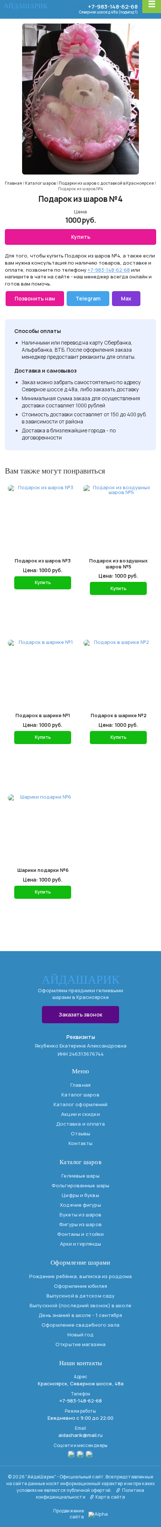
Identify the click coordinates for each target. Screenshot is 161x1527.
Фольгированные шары (80, 1185)
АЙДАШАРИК (26, 6)
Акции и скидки (80, 1114)
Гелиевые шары (80, 1175)
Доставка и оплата (80, 1123)
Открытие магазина (80, 1344)
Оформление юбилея (80, 1286)
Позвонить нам (35, 298)
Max (126, 298)
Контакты (81, 1143)
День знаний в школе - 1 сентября (80, 1315)
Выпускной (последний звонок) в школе (80, 1305)
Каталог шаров (80, 1094)
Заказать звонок (80, 1014)
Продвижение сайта (68, 1514)
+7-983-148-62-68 (113, 6)
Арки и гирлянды (80, 1243)
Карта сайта (110, 1497)
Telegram (88, 298)
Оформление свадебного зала (80, 1324)
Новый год (80, 1334)
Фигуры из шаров (80, 1224)
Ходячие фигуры (80, 1204)
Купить (80, 236)
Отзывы (81, 1133)
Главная (80, 1085)
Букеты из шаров (81, 1214)
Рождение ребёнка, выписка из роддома (80, 1276)
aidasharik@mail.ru (80, 1435)
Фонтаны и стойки (80, 1234)
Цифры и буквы (80, 1195)
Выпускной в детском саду (80, 1295)
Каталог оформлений (81, 1104)
